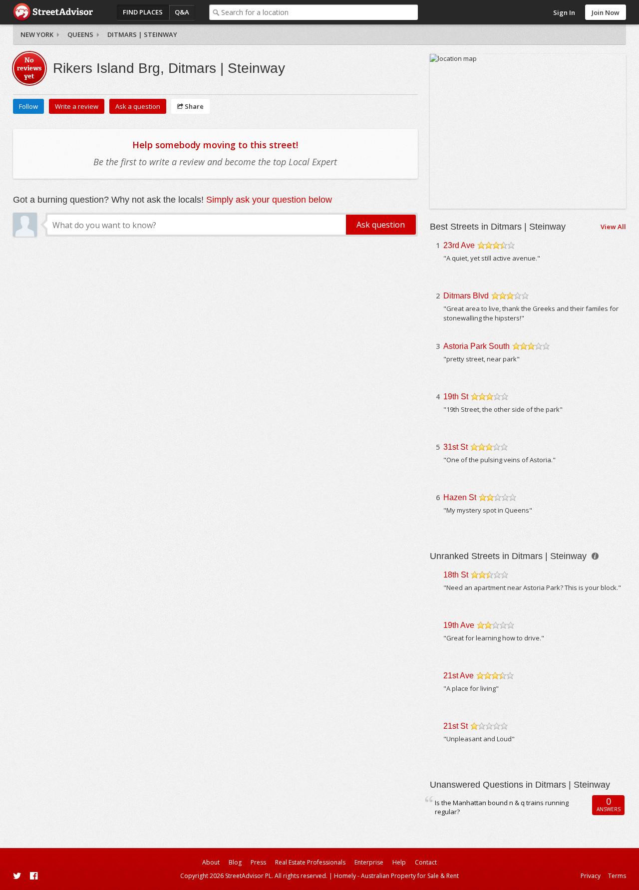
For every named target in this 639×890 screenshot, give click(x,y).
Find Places (143, 11)
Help (399, 862)
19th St (455, 396)
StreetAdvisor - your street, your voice (53, 12)
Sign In (564, 12)
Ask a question (137, 106)
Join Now (606, 12)
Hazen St (459, 497)
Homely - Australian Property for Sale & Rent (396, 876)
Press (258, 862)
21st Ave (458, 675)
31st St (455, 447)
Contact (426, 862)
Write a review (76, 106)
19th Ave (458, 625)
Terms (617, 876)
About (211, 862)
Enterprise (368, 862)
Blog (235, 862)
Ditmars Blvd (466, 296)
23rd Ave (459, 245)
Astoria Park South (476, 346)
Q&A (182, 11)
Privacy (591, 876)
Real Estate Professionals (310, 862)
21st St (455, 726)
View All (613, 226)
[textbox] (319, 12)
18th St (455, 575)
